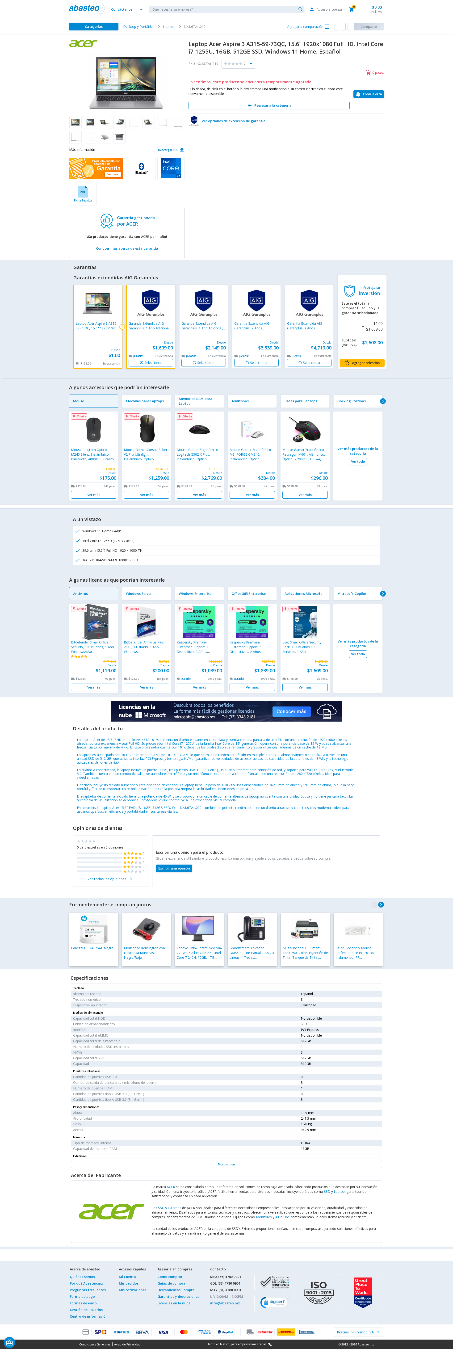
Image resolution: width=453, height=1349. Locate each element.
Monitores (264, 1217)
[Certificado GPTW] (363, 1293)
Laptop (339, 1191)
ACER (171, 1187)
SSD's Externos (169, 1208)
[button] (127, 9)
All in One (282, 1217)
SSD (327, 1191)
